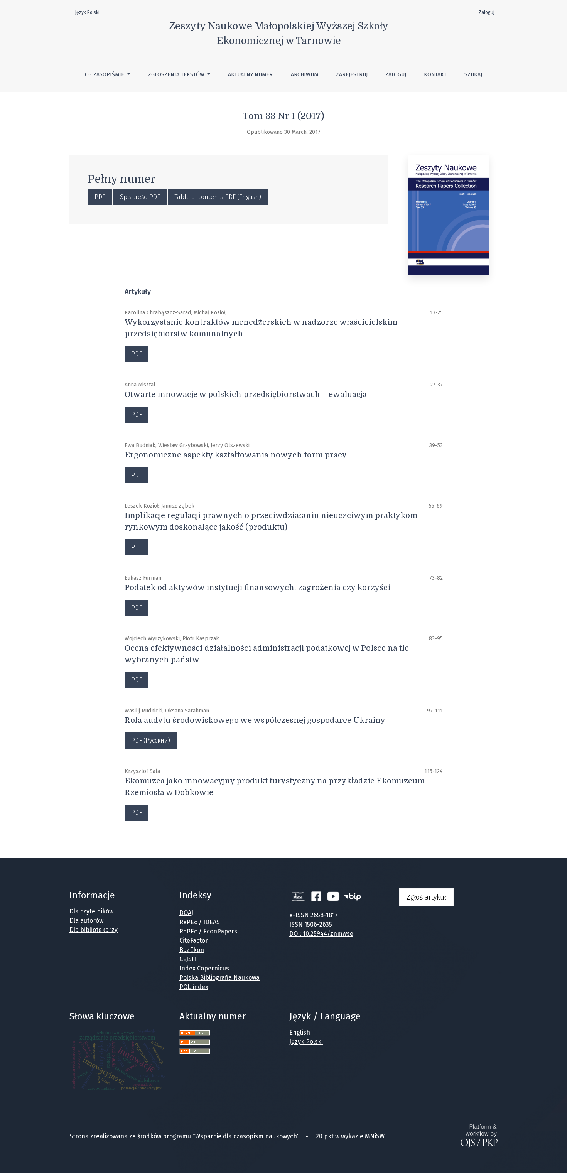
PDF (99, 197)
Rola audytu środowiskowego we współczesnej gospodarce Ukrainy (255, 720)
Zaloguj (395, 74)
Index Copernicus (204, 968)
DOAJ (186, 912)
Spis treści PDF (140, 197)
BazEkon (191, 950)
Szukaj (473, 74)
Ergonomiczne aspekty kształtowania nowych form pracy (236, 455)
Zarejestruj (352, 74)
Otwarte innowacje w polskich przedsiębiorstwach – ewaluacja (246, 394)
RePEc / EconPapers (208, 931)
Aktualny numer (250, 74)
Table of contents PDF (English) (218, 197)
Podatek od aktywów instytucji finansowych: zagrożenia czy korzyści (257, 587)
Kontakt (435, 74)
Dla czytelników (91, 911)
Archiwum (304, 74)
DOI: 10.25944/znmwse (321, 933)
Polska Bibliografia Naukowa (219, 977)
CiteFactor (193, 940)
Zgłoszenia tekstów (177, 74)
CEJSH (187, 959)
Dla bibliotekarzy (93, 929)
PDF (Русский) (150, 740)
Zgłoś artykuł (426, 897)
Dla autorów (86, 920)
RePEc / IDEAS (199, 922)
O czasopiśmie (105, 74)
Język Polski (91, 12)
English (299, 1032)
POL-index (193, 987)
